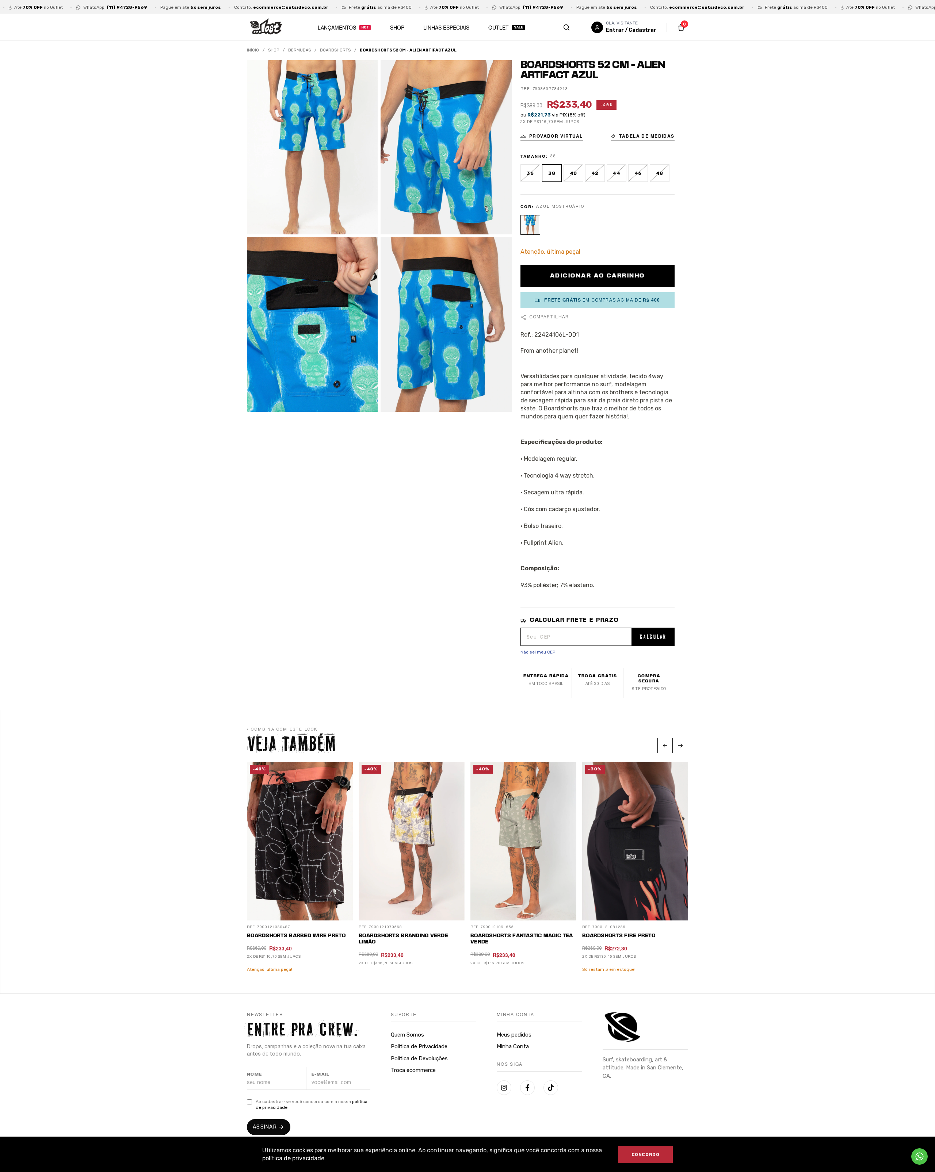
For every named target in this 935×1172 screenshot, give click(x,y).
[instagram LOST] (504, 1087)
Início (253, 50)
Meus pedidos (514, 1034)
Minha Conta (513, 1046)
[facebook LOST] (527, 1087)
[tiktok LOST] (550, 1087)
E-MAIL (320, 1074)
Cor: (552, 206)
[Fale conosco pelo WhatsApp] (919, 1156)
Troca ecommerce (413, 1070)
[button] (551, 137)
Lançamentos (337, 27)
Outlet (498, 27)
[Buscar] (574, 27)
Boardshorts (335, 50)
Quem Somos (407, 1034)
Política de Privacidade (419, 1046)
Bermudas (299, 50)
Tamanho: (538, 156)
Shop (397, 27)
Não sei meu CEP (537, 652)
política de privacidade (293, 1158)
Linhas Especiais (446, 27)
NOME (254, 1074)
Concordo (645, 1154)
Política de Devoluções (419, 1058)
